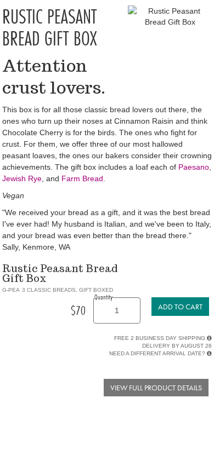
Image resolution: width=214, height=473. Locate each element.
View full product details (156, 388)
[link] (180, 306)
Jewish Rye (22, 178)
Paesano (193, 167)
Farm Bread (82, 178)
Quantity (103, 297)
